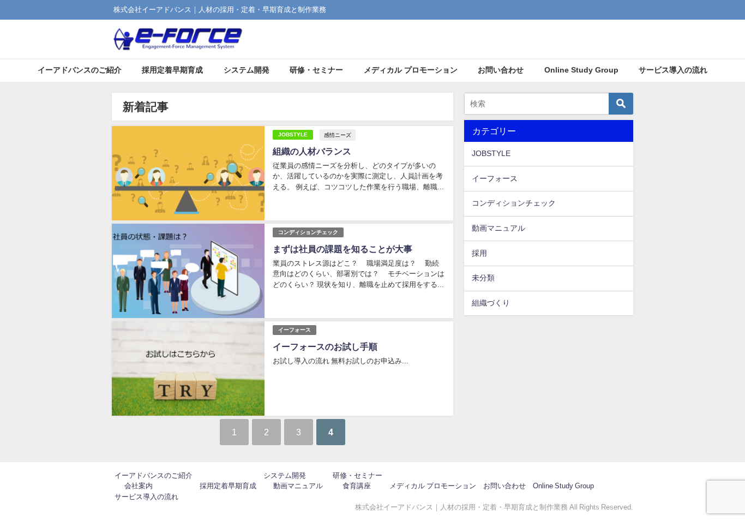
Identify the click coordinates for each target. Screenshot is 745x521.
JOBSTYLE (293, 134)
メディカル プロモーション (411, 70)
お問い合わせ (501, 70)
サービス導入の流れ (673, 70)
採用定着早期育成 (172, 70)
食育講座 (357, 485)
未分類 (483, 278)
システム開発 (246, 70)
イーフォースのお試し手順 (325, 346)
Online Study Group (581, 70)
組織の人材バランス (312, 151)
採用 (479, 253)
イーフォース (294, 329)
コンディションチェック (308, 232)
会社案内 (138, 485)
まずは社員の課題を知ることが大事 (342, 248)
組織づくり (491, 303)
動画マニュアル (498, 228)
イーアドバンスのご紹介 (80, 70)
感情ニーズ (337, 134)
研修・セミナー (316, 70)
